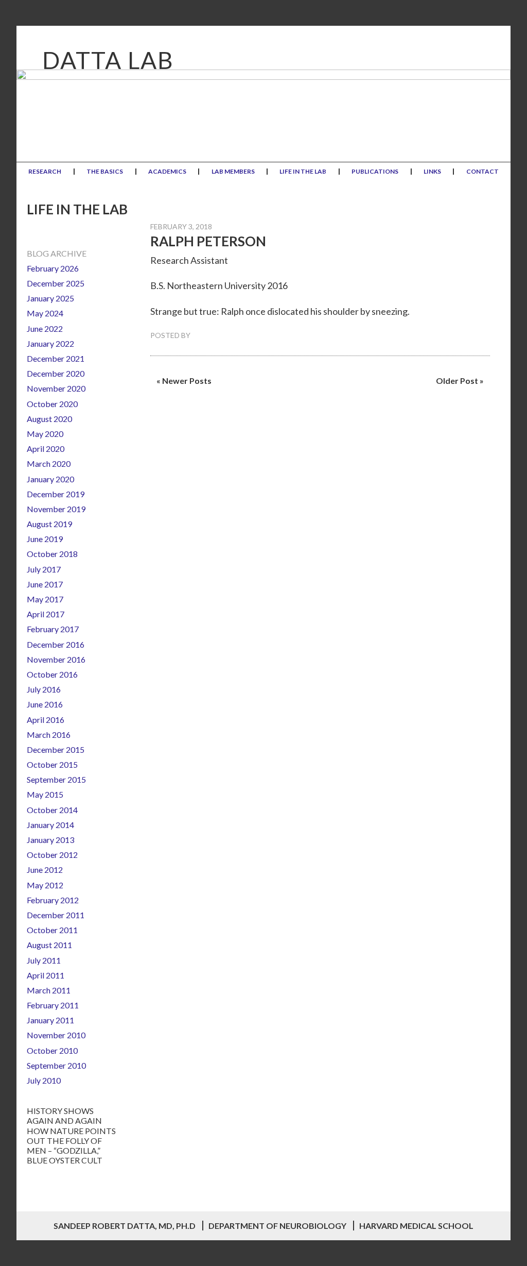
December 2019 (55, 494)
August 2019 (49, 524)
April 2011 (45, 975)
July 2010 (44, 1080)
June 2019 (45, 539)
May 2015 (45, 794)
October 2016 (52, 674)
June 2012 (45, 869)
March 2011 (49, 990)
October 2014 (52, 810)
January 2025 (50, 298)
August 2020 (49, 419)
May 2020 (45, 433)
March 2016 (49, 734)
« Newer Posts (184, 380)
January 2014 (50, 825)
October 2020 (52, 404)
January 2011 (50, 1020)
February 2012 (53, 900)
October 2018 (52, 554)
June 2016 (45, 704)
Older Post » (460, 380)
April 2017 (45, 614)
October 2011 (52, 930)
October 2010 (52, 1050)
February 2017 (53, 629)
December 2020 (55, 373)
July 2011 (44, 960)
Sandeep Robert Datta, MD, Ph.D (125, 1225)
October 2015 (52, 764)
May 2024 (45, 313)
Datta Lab (108, 60)
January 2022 (50, 343)
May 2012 (45, 885)
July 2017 (44, 569)
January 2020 (50, 479)
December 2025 (55, 283)
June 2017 (45, 584)
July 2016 (44, 689)
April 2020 (45, 448)
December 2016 (55, 644)
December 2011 (55, 915)
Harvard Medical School (416, 1225)
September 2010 (56, 1065)
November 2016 (56, 659)
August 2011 (49, 945)
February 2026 (53, 268)
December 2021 (55, 358)
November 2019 (56, 509)
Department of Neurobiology (277, 1225)
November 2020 (56, 388)
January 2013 (50, 840)
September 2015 (56, 779)
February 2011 (53, 1005)
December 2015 (55, 749)
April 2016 (45, 719)
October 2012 (52, 854)
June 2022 (45, 328)
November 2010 (56, 1035)
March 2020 (49, 463)
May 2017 (45, 599)
